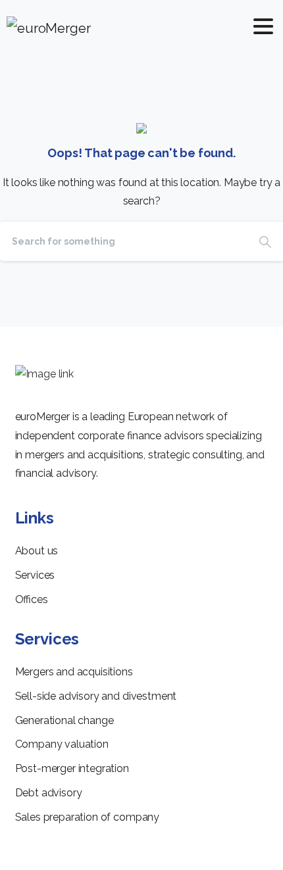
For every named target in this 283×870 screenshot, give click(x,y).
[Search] (265, 241)
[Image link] (44, 374)
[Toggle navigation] (263, 26)
